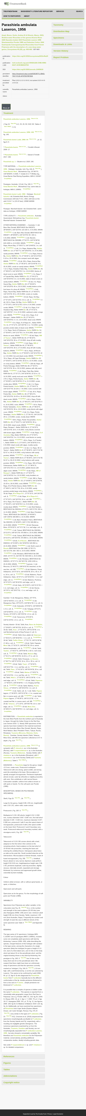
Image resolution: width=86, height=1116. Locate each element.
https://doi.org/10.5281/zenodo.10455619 (27, 69)
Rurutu (6, 548)
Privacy (49, 1114)
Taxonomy (58, 25)
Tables (6, 1069)
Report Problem (61, 57)
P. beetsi (20, 982)
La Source (34, 659)
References (8, 1056)
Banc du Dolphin (36, 624)
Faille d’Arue (18, 640)
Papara (39, 691)
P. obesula (18, 748)
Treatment (8, 113)
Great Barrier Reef (10, 171)
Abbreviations (10, 1076)
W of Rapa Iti (18, 493)
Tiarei (25, 664)
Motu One (32, 707)
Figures (7, 1063)
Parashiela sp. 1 (9, 161)
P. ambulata (16, 978)
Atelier (39, 248)
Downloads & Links (62, 44)
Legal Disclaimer (58, 1114)
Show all (6, 108)
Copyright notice (11, 1082)
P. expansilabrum (20, 750)
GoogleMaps (8, 178)
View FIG (13, 123)
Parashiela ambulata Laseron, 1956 (16, 119)
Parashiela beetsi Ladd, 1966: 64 (15, 140)
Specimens (58, 38)
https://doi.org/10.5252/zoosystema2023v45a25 (30, 56)
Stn (9, 251)
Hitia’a (13, 677)
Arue (15, 630)
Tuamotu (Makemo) (17, 753)
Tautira (6, 651)
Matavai (31, 654)
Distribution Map (61, 31)
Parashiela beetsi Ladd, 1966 (14, 194)
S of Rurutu (22, 541)
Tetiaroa (11, 704)
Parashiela (19, 765)
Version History (60, 51)
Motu (5, 645)
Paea (13, 669)
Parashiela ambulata (26, 216)
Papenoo (38, 680)
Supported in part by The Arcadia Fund (34, 1114)
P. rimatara (36, 1045)
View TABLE (7, 126)
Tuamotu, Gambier (18, 1028)
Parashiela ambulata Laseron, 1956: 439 (18, 132)
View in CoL (34, 118)
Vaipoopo (37, 635)
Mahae (27, 672)
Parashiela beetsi (11, 147)
